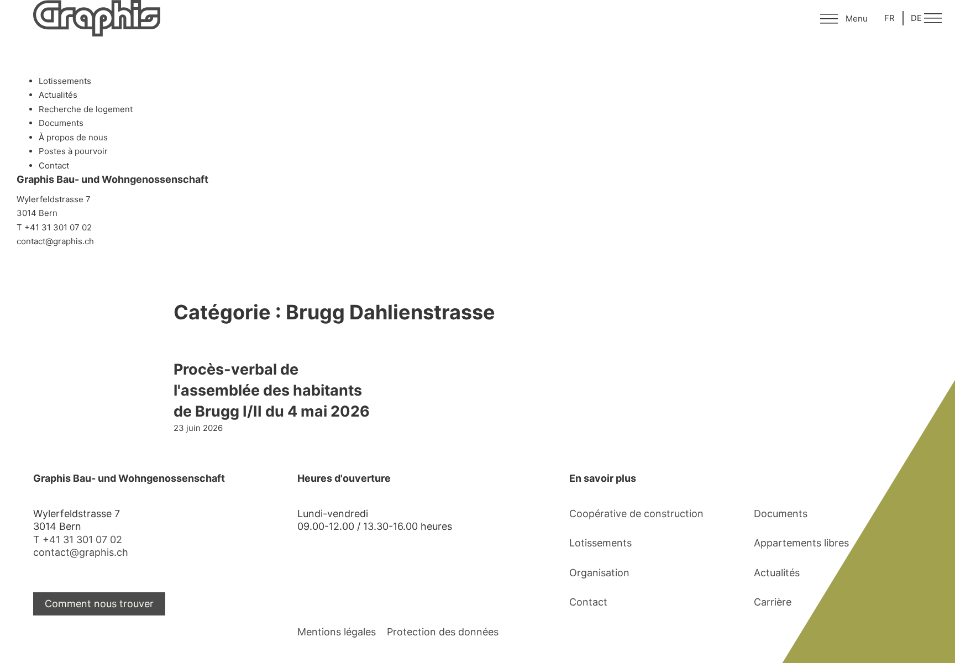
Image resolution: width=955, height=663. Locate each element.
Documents (780, 513)
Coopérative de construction (636, 513)
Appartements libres (801, 543)
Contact (588, 602)
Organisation (599, 572)
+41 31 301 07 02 (82, 539)
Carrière (772, 602)
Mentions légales (336, 632)
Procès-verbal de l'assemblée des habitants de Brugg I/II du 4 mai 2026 (272, 390)
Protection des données (443, 632)
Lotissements (600, 543)
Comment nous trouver (99, 603)
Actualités (777, 572)
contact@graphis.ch (80, 552)
